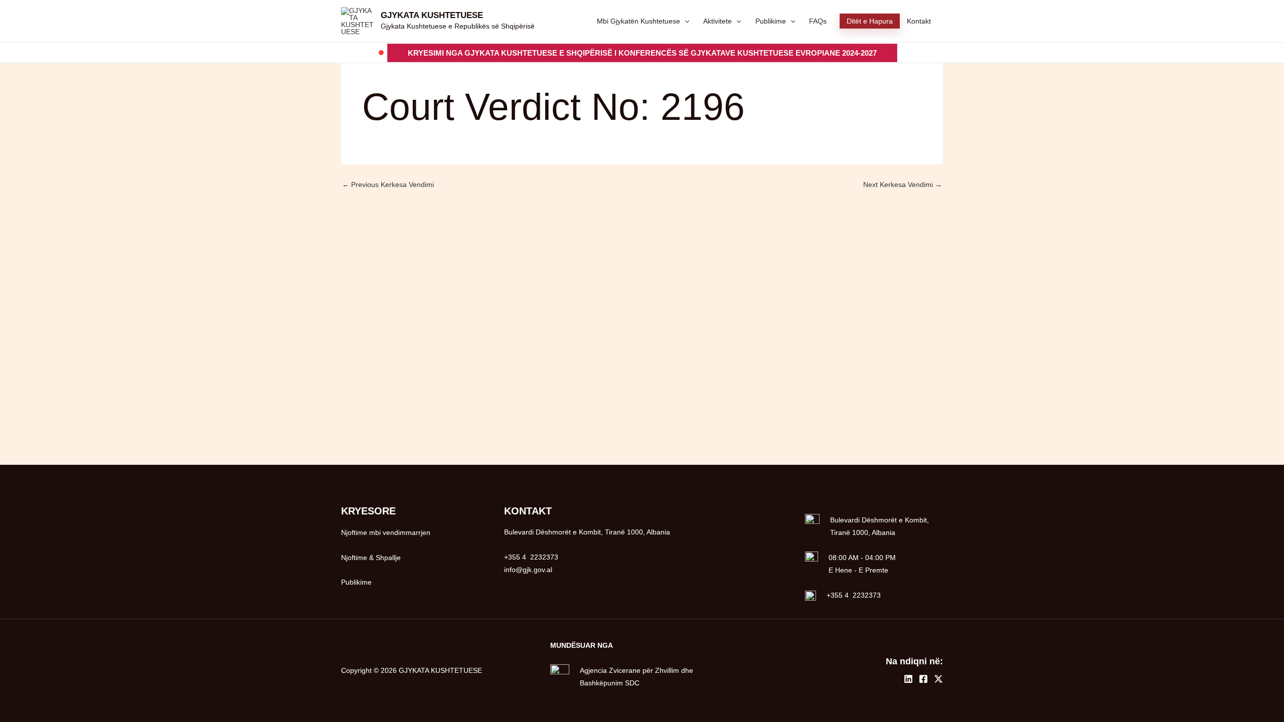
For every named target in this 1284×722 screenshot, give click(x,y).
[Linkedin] (908, 678)
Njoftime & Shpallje (371, 558)
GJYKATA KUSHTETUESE (432, 15)
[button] (642, 53)
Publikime (356, 582)
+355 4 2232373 (854, 595)
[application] (684, 21)
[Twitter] (938, 678)
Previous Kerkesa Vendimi (388, 184)
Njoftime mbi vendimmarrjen (385, 532)
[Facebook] (923, 678)
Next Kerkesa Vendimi (902, 184)
